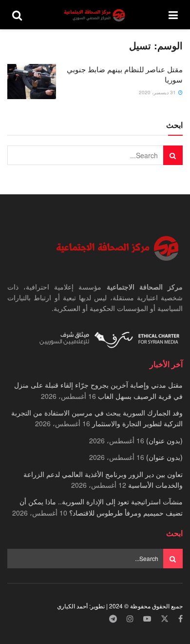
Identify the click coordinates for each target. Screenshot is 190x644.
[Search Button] (17, 14)
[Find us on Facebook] (180, 619)
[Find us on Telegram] (113, 619)
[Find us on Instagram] (130, 619)
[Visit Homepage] (95, 14)
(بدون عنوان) (164, 440)
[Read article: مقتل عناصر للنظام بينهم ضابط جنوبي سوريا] (31, 81)
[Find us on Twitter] (165, 619)
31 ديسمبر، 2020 (158, 92)
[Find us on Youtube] (147, 619)
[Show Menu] (173, 14)
